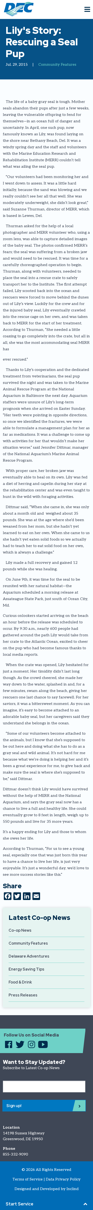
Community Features (57, 64)
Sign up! (13, 1105)
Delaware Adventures (29, 956)
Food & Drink (20, 982)
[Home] (17, 9)
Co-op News (20, 930)
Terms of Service (27, 1179)
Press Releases (23, 995)
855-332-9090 (15, 1154)
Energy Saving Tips (26, 969)
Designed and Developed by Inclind (47, 1189)
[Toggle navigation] (87, 9)
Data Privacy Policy (63, 1179)
